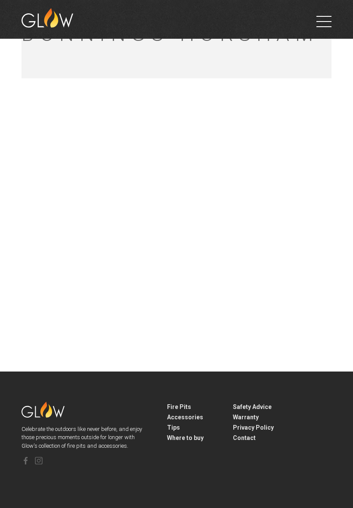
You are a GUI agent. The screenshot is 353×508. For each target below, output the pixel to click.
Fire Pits (179, 406)
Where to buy (185, 437)
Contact (244, 437)
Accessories (185, 417)
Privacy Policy (253, 427)
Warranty (246, 417)
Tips (173, 427)
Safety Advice (252, 406)
